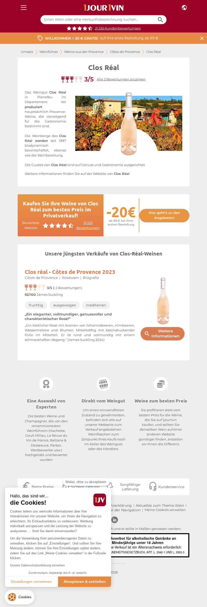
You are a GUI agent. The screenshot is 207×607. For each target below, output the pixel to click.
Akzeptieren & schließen (85, 582)
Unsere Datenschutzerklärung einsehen (37, 565)
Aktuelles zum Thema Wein (160, 505)
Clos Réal (122, 174)
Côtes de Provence (125, 52)
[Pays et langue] (184, 7)
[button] (19, 597)
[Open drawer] (24, 7)
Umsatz (27, 52)
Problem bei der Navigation (116, 510)
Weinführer (48, 52)
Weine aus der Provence (84, 52)
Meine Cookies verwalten (165, 510)
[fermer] (202, 38)
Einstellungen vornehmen (31, 582)
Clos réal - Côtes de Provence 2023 (70, 271)
